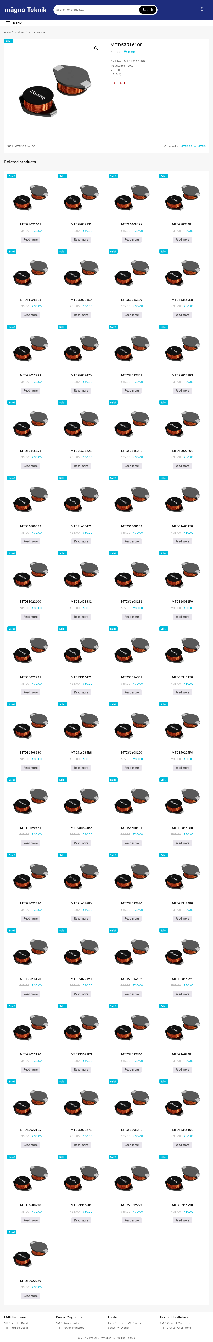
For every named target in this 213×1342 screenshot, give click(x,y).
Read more (31, 239)
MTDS (201, 146)
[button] (96, 48)
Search (147, 9)
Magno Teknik (125, 1338)
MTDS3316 (188, 146)
